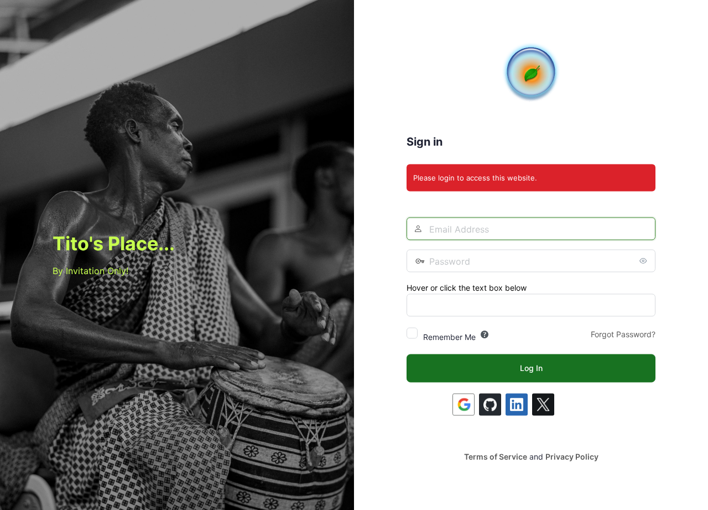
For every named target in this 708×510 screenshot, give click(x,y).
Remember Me (449, 336)
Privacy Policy (571, 456)
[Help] (484, 334)
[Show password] (644, 260)
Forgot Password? (623, 333)
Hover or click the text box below (467, 287)
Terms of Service (495, 456)
